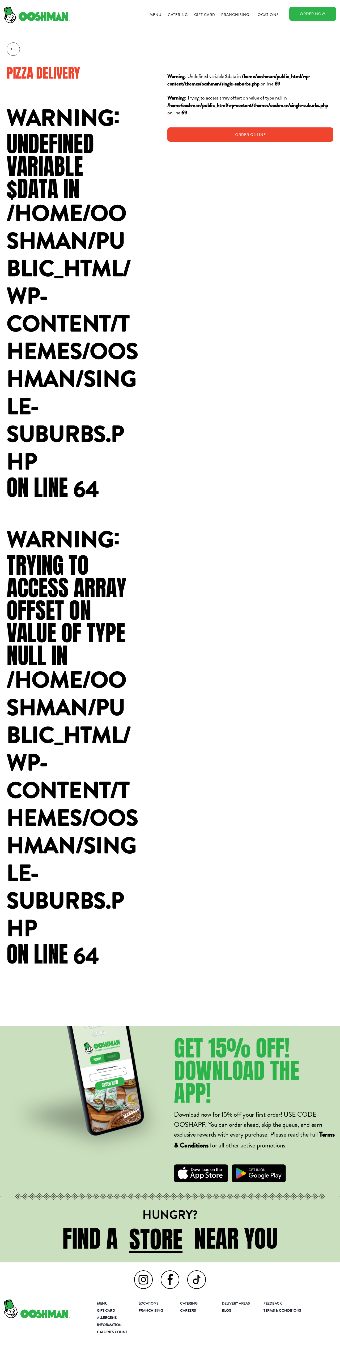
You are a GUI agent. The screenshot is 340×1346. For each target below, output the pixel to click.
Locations (267, 14)
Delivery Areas (236, 1304)
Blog (226, 1311)
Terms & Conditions (282, 1311)
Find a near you (170, 1238)
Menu (156, 14)
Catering (178, 14)
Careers (188, 1311)
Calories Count (112, 1332)
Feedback (273, 1304)
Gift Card (204, 14)
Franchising (235, 14)
